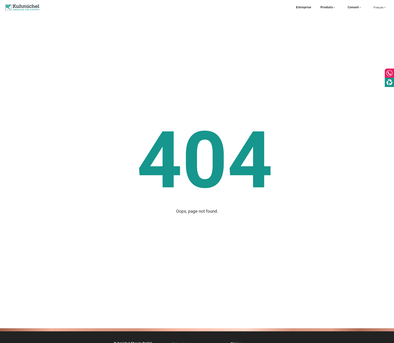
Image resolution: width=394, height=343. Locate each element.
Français (379, 7)
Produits (326, 7)
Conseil (353, 7)
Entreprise (303, 7)
